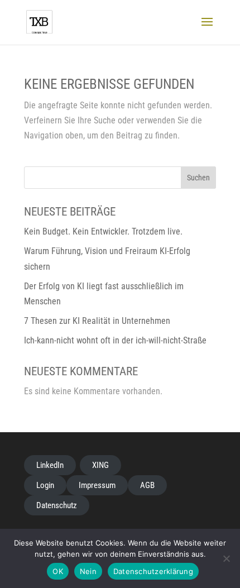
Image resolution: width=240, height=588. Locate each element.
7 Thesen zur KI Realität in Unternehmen (97, 320)
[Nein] (226, 558)
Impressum (97, 485)
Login (45, 485)
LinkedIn (50, 465)
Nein (88, 571)
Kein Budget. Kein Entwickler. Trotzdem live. (103, 231)
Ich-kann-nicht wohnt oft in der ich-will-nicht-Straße (115, 340)
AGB (147, 485)
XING (100, 465)
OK (57, 571)
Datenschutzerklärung (153, 571)
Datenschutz (56, 505)
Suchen (198, 177)
